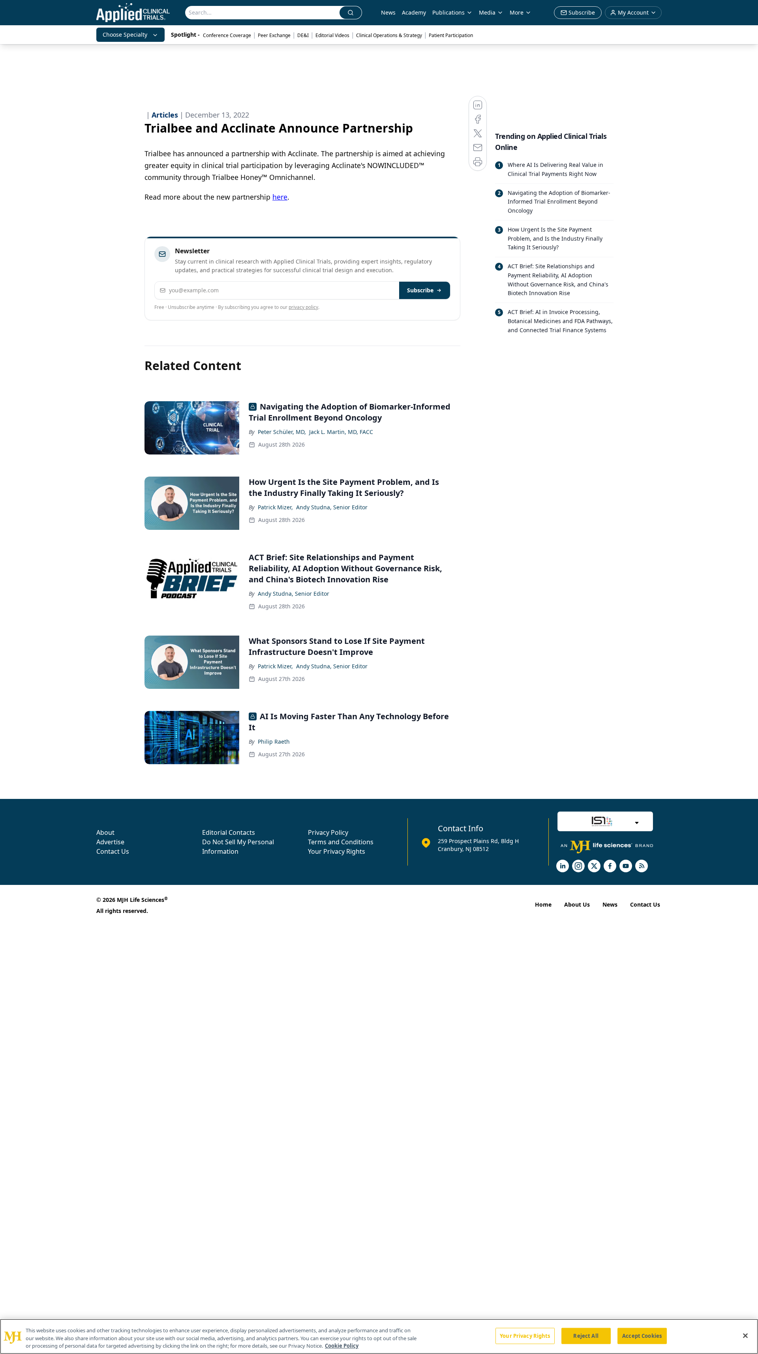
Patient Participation (451, 35)
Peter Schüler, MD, (282, 432)
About (105, 832)
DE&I (303, 35)
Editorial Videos (332, 35)
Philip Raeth (274, 741)
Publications (448, 12)
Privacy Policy (328, 832)
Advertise (110, 842)
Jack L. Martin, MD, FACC (341, 432)
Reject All (585, 1335)
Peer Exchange (274, 35)
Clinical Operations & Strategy (389, 35)
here (279, 197)
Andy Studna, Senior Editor (332, 507)
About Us (577, 904)
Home (543, 904)
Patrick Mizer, (275, 507)
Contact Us (112, 851)
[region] (379, 1336)
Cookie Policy (341, 1345)
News (388, 12)
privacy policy (303, 307)
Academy (414, 12)
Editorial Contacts (228, 832)
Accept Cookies (642, 1335)
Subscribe (420, 290)
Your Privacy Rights (336, 851)
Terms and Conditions (340, 842)
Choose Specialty (125, 34)
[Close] (745, 1335)
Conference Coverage (227, 35)
